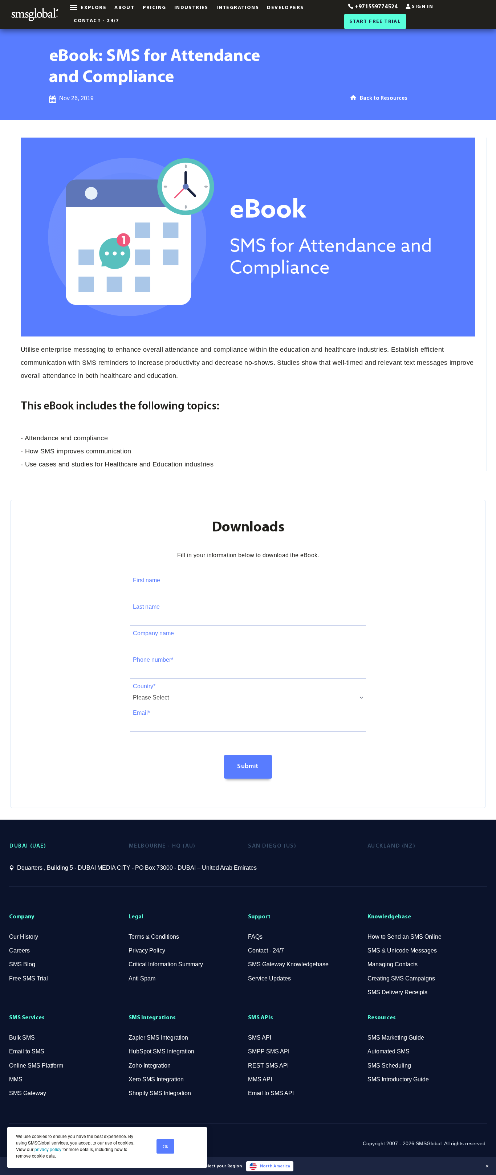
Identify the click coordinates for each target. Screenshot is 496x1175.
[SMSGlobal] (35, 14)
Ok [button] (165, 1146)
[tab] (69, 846)
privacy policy (47, 1149)
